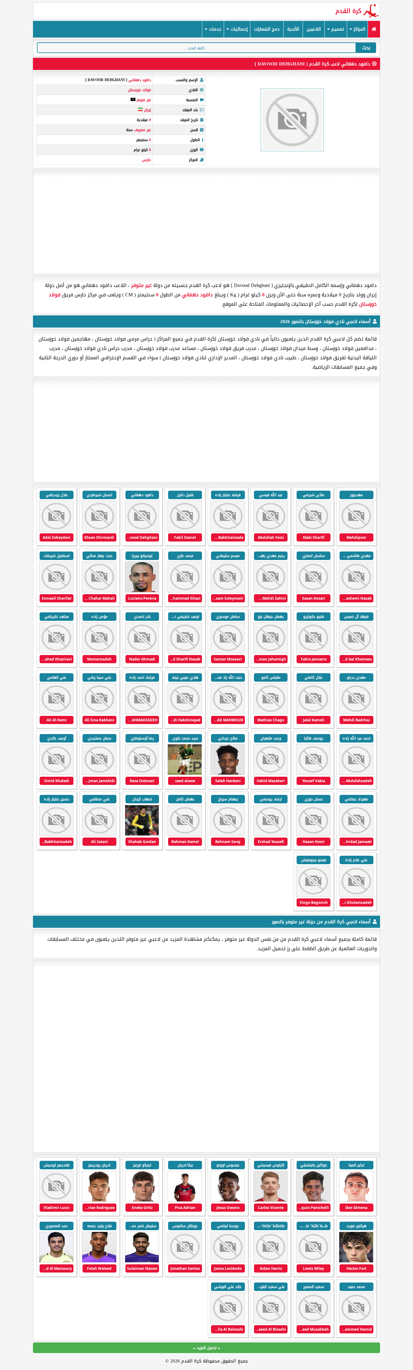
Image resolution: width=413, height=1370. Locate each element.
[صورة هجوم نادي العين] (227, 1261)
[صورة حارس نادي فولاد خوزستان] (356, 530)
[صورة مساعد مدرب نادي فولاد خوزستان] (356, 591)
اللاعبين (314, 29)
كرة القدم (348, 11)
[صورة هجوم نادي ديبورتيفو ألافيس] (313, 1200)
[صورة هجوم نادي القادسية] (356, 1200)
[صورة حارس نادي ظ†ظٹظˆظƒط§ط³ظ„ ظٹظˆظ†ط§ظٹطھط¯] (270, 1261)
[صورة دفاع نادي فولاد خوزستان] (313, 773)
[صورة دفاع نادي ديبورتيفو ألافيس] (184, 1200)
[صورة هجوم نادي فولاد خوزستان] (313, 591)
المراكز (358, 29)
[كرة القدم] (374, 29)
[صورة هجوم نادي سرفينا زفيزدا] (56, 1200)
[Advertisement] (206, 221)
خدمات (214, 29)
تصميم (337, 29)
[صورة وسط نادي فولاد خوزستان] (227, 652)
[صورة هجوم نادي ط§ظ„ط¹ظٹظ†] (184, 1261)
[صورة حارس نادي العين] (56, 1261)
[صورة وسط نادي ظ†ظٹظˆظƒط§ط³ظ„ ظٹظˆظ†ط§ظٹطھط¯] (313, 1261)
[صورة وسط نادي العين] (142, 1261)
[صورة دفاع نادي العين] (313, 1322)
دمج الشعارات (267, 29)
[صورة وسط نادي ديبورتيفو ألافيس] (270, 1200)
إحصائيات (238, 29)
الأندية (293, 29)
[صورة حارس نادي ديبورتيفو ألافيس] (227, 1200)
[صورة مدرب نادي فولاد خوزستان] (313, 895)
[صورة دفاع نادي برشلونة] (356, 1261)
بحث (366, 47)
